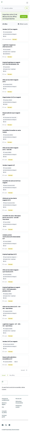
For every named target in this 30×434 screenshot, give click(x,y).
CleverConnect (15, 429)
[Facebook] (2, 425)
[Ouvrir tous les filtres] (27, 8)
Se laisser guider (4, 416)
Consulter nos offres (4, 411)
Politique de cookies (19, 406)
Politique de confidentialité (5, 399)
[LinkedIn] (9, 425)
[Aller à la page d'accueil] (3, 2)
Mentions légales (4, 403)
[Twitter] (6, 425)
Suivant (23, 370)
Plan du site (18, 398)
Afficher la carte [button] (24, 24)
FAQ (3, 407)
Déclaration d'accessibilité (19, 402)
